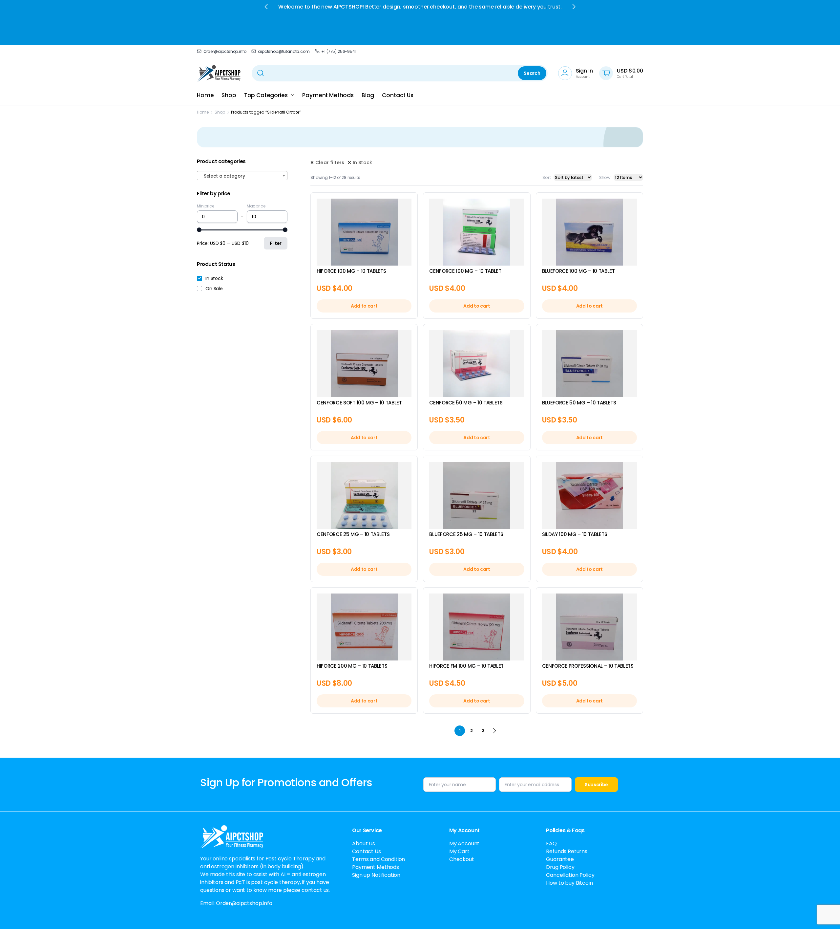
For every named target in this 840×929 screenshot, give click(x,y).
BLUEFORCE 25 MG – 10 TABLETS (466, 534)
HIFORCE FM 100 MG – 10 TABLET (466, 665)
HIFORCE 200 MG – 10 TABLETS (352, 665)
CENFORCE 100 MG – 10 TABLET (465, 271)
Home (205, 95)
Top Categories (266, 95)
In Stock (362, 162)
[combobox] (242, 175)
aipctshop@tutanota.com (283, 51)
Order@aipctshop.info (224, 51)
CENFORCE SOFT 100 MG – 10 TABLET (359, 402)
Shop (228, 95)
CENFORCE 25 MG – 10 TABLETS (353, 534)
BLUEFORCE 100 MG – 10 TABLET (578, 271)
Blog (368, 95)
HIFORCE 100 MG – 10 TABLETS (351, 271)
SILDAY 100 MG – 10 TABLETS (574, 534)
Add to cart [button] (364, 306)
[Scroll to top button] (825, 914)
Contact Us (397, 95)
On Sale (214, 288)
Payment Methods (328, 95)
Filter (276, 243)
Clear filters (330, 162)
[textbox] (242, 176)
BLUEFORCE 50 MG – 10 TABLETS (579, 402)
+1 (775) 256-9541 (338, 51)
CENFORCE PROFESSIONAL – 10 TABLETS (588, 665)
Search (532, 73)
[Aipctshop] (219, 73)
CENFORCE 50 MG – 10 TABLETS (465, 402)
